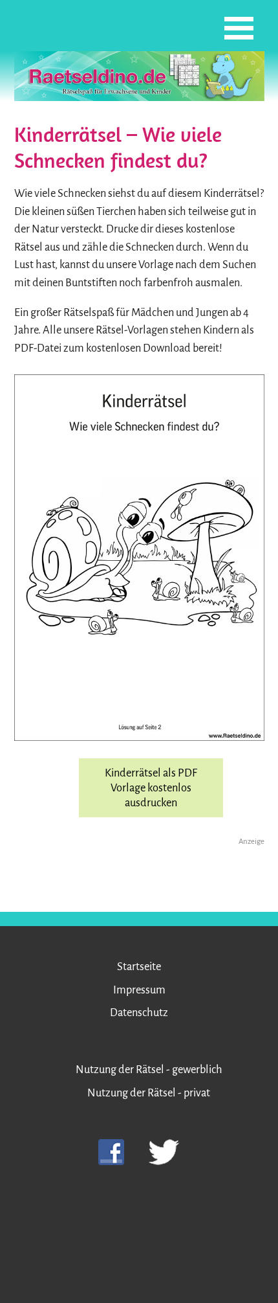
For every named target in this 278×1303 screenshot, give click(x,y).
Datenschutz (139, 1012)
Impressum (139, 990)
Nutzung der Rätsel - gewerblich (149, 1069)
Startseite (139, 966)
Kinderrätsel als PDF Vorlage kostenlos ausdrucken (151, 788)
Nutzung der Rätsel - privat (148, 1093)
